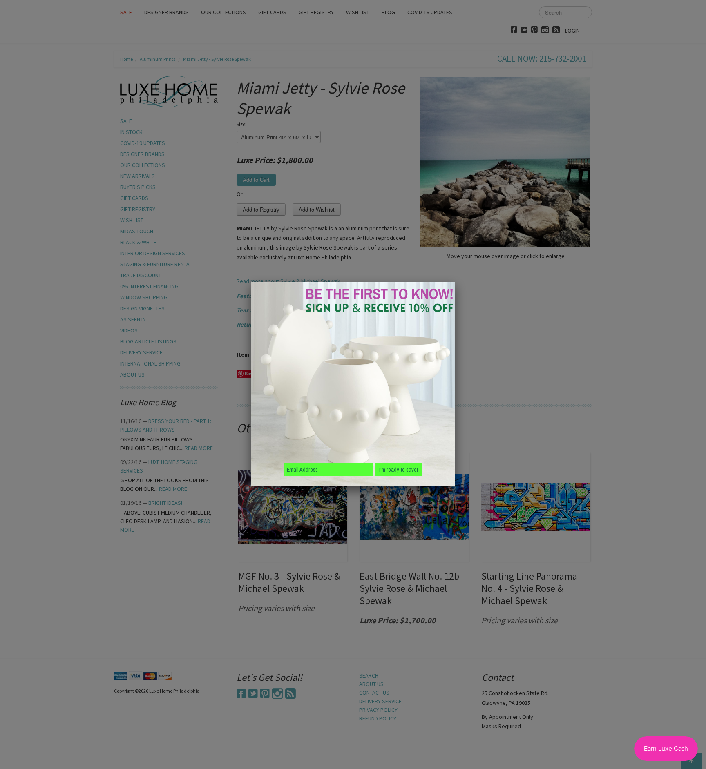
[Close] (455, 282)
